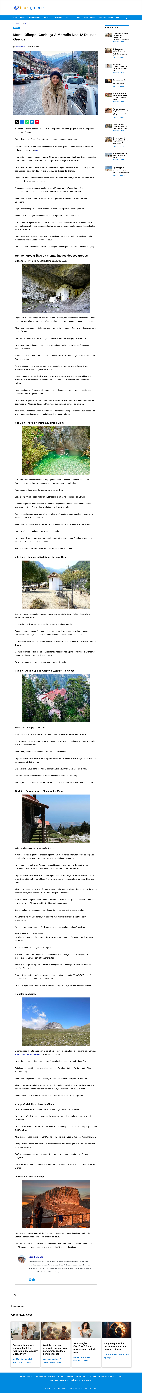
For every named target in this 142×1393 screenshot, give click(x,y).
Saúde (77, 18)
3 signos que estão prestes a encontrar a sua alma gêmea (120, 82)
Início (15, 18)
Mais (117, 18)
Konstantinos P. (23, 1359)
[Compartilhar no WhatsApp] (27, 122)
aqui (37, 150)
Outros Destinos (34, 18)
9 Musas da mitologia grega (27, 1054)
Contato (64, 1380)
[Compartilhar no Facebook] (22, 122)
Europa (119, 1377)
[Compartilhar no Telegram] (32, 122)
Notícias (102, 18)
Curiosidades (89, 18)
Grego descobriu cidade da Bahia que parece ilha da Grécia (120, 126)
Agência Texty (83, 1357)
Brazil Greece (20, 47)
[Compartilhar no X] (17, 122)
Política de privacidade (81, 1380)
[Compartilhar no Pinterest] (37, 122)
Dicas (68, 18)
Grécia (22, 18)
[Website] (33, 1279)
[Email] (30, 1279)
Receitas (58, 18)
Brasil (111, 18)
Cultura (47, 18)
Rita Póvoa (112, 1354)
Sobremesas (82, 1377)
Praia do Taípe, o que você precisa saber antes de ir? (120, 155)
